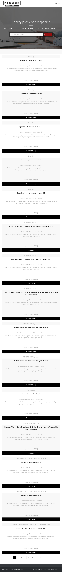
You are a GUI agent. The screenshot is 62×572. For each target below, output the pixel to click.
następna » (46, 558)
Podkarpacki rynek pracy (44, 569)
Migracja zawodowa (55, 569)
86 (40, 558)
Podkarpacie (36, 569)
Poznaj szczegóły (31, 84)
